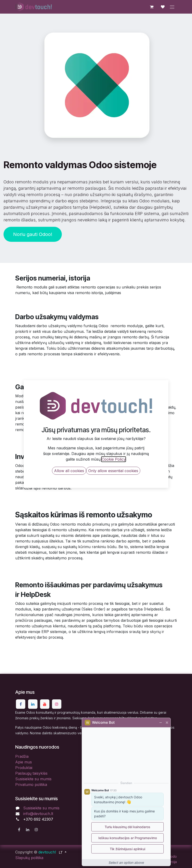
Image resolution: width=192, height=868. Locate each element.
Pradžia (22, 756)
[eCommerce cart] (151, 6)
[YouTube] (44, 704)
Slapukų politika (29, 857)
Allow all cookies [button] (69, 470)
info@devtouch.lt (38, 813)
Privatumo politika (31, 784)
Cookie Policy (114, 459)
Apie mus (23, 762)
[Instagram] (56, 704)
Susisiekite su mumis (33, 779)
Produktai (23, 767)
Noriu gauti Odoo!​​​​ (32, 234)
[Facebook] (20, 704)
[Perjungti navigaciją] (172, 7)
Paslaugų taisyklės (31, 773)
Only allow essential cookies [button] (113, 470)
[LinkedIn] (32, 704)
